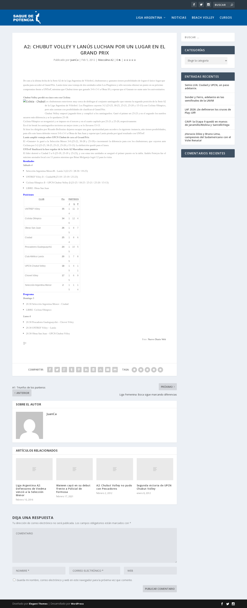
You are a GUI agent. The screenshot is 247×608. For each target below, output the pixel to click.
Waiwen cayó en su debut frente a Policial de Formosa (73, 489)
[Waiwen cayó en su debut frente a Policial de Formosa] (74, 469)
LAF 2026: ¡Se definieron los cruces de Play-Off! (208, 111)
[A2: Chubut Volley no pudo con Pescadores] (114, 469)
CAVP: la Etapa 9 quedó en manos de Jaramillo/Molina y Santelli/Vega (207, 123)
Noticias (179, 18)
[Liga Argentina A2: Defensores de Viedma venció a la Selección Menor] (34, 469)
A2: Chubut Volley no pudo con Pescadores (114, 487)
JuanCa (74, 60)
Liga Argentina (149, 18)
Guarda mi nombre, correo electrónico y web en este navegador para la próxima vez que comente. (74, 580)
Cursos (226, 18)
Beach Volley (203, 18)
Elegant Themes (38, 603)
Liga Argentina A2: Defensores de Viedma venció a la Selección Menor (31, 490)
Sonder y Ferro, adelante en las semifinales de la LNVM (204, 98)
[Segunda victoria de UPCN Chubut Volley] (155, 469)
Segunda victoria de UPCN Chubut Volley (154, 487)
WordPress (77, 603)
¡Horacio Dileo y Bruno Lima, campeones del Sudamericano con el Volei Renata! (208, 137)
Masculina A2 (106, 60)
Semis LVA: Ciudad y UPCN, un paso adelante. (207, 86)
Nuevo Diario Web (157, 339)
